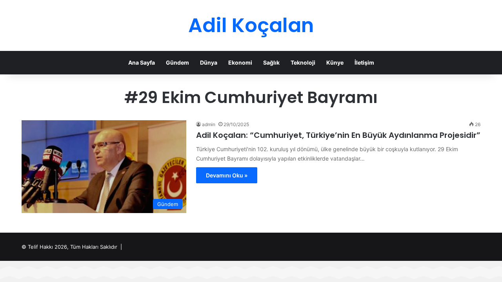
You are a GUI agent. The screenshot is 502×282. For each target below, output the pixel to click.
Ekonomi (240, 62)
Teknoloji (303, 62)
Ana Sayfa (141, 62)
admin (208, 124)
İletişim (364, 62)
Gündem (177, 62)
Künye (335, 62)
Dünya (208, 62)
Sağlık (271, 62)
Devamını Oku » (226, 175)
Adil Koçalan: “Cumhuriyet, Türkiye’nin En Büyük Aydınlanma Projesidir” (338, 135)
